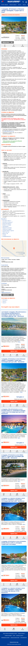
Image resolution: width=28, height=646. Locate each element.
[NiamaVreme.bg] (14, 2)
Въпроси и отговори (7, 224)
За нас (14, 635)
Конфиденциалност (7, 236)
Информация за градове (5, 637)
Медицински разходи (7, 227)
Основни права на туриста (8, 230)
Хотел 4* (4, 301)
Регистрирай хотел (23, 637)
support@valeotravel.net (9, 131)
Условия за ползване (8, 635)
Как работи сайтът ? (7, 220)
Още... (19, 341)
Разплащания (5, 226)
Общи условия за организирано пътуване (10, 633)
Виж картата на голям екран (14, 253)
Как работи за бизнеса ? (8, 222)
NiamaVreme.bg (14, 642)
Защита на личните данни (15, 637)
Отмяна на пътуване (7, 229)
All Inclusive (5, 299)
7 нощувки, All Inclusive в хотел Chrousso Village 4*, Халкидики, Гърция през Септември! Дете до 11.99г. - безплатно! (13, 360)
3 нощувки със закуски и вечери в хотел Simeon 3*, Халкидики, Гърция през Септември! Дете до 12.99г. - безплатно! (13, 500)
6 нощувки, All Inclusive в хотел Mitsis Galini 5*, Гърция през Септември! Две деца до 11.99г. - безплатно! (12, 456)
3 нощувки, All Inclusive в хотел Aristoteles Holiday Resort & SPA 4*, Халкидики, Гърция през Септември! (13, 543)
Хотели (19, 4)
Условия (4, 234)
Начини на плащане (21, 633)
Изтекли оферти (13, 4)
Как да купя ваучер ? (7, 223)
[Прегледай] (13, 351)
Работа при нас (6, 232)
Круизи (24, 4)
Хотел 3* (4, 302)
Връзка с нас (5, 233)
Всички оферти (4, 4)
